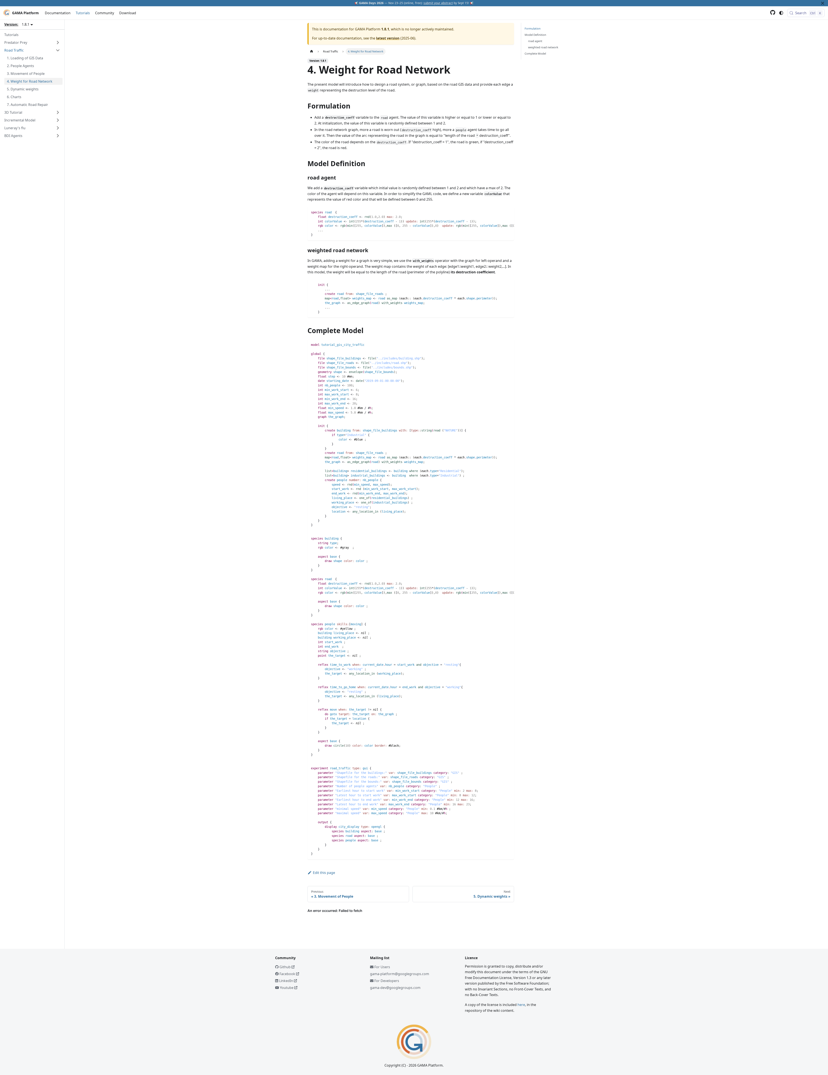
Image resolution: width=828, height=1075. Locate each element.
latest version (388, 38)
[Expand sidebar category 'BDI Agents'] (58, 135)
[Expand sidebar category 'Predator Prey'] (58, 42)
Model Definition (535, 35)
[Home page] (311, 51)
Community (104, 13)
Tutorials (83, 13)
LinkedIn (286, 980)
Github (285, 967)
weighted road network (543, 47)
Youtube (286, 987)
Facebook (287, 973)
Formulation (533, 28)
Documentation (58, 13)
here (521, 1004)
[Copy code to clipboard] (508, 212)
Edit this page (324, 872)
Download (127, 13)
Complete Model (535, 53)
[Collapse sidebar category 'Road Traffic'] (58, 50)
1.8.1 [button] (25, 24)
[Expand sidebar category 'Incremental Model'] (58, 120)
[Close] (822, 3)
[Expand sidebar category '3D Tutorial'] (58, 112)
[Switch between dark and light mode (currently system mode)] (781, 12)
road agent (535, 41)
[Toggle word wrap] (501, 212)
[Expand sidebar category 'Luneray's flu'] (58, 127)
